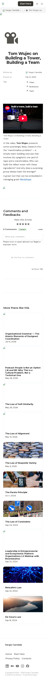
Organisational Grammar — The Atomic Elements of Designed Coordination (21, 315)
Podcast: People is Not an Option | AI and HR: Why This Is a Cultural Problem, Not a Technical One (22, 351)
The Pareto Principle (12, 472)
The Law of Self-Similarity (15, 384)
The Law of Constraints (14, 502)
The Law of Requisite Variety (16, 443)
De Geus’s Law (10, 597)
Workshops (25, 179)
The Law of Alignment (13, 414)
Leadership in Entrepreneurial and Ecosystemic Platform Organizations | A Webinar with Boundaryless (21, 534)
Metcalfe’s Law (10, 568)
